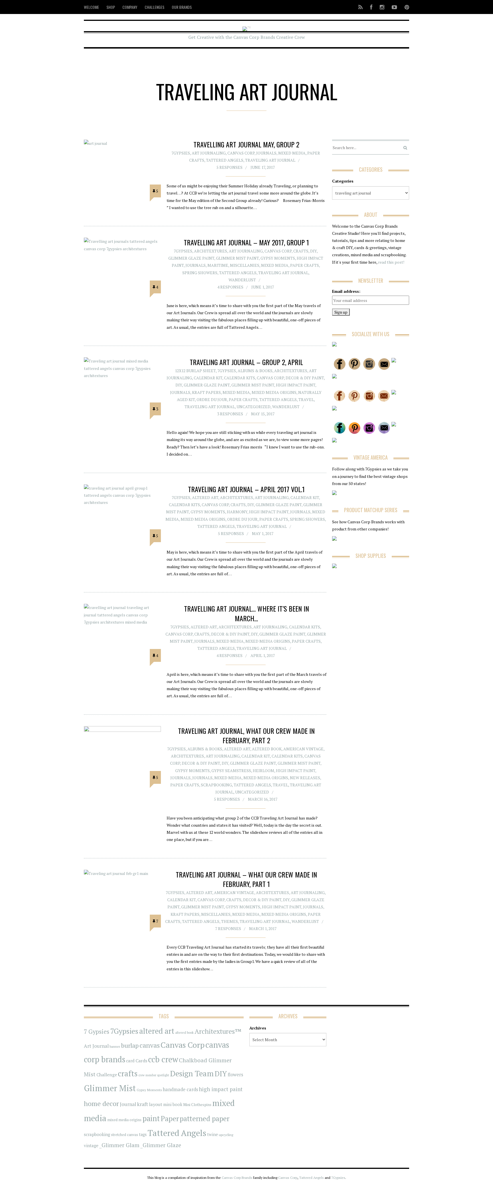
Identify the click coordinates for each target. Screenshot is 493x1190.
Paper (170, 1118)
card (130, 1060)
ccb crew (163, 1059)
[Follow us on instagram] (382, 7)
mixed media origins (124, 1119)
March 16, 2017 (262, 799)
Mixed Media (292, 153)
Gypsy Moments (277, 258)
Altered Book (267, 749)
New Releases (305, 777)
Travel (306, 399)
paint (151, 1118)
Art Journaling (209, 153)
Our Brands (182, 7)
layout (155, 1104)
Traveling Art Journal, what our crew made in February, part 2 (246, 736)
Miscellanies (244, 265)
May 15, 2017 (262, 413)
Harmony (237, 511)
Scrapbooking (216, 785)
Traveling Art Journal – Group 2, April (246, 362)
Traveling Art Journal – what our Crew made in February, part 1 (246, 879)
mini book (172, 1104)
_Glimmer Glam (119, 1145)
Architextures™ (218, 1031)
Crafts (300, 251)
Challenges (154, 7)
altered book (184, 1032)
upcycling (226, 1134)
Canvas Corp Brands (237, 1177)
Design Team (192, 1073)
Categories (342, 181)
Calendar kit (208, 377)
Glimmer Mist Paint (237, 258)
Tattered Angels (224, 160)
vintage (91, 1145)
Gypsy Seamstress (231, 770)
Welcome (91, 7)
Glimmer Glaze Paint (191, 258)
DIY (313, 251)
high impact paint (221, 1089)
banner (115, 1046)
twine (212, 1134)
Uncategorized (253, 406)
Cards (141, 1060)
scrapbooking (97, 1134)
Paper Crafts (304, 265)
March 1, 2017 (262, 928)
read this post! (390, 262)
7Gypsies (180, 153)
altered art (156, 1031)
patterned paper (204, 1118)
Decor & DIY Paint (305, 377)
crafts (128, 1073)
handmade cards (180, 1089)
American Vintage (303, 749)
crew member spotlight (153, 1075)
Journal (128, 1104)
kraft (142, 1104)
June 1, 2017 (262, 287)
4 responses (230, 287)
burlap (130, 1045)
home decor (101, 1103)
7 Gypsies (96, 1031)
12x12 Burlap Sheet (195, 370)
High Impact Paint (295, 385)
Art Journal (96, 1046)
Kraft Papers (206, 392)
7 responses (228, 928)
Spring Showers (199, 272)
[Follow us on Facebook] (371, 7)
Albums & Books (255, 370)
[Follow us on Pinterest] (405, 7)
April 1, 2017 (262, 655)
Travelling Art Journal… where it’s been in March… (246, 613)
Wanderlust (242, 280)
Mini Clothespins (197, 1104)
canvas (150, 1045)
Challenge (106, 1075)
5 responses (230, 167)
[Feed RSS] (360, 7)
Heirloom (263, 770)
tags (143, 1134)
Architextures (210, 251)
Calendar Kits (239, 377)
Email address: (346, 291)
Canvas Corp (240, 153)
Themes (229, 921)
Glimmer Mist (110, 1088)
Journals (266, 153)
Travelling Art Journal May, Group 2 (246, 144)
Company (129, 7)
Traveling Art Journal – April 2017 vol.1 (246, 489)
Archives (257, 1028)
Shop (110, 7)
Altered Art (205, 497)
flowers (235, 1074)
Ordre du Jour (212, 399)
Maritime (217, 265)
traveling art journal (270, 160)
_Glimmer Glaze (160, 1145)
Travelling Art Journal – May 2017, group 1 (246, 242)
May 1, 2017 (262, 533)
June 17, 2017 (262, 167)
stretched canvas (124, 1134)
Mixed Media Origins (274, 392)
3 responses (230, 413)
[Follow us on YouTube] (394, 7)
